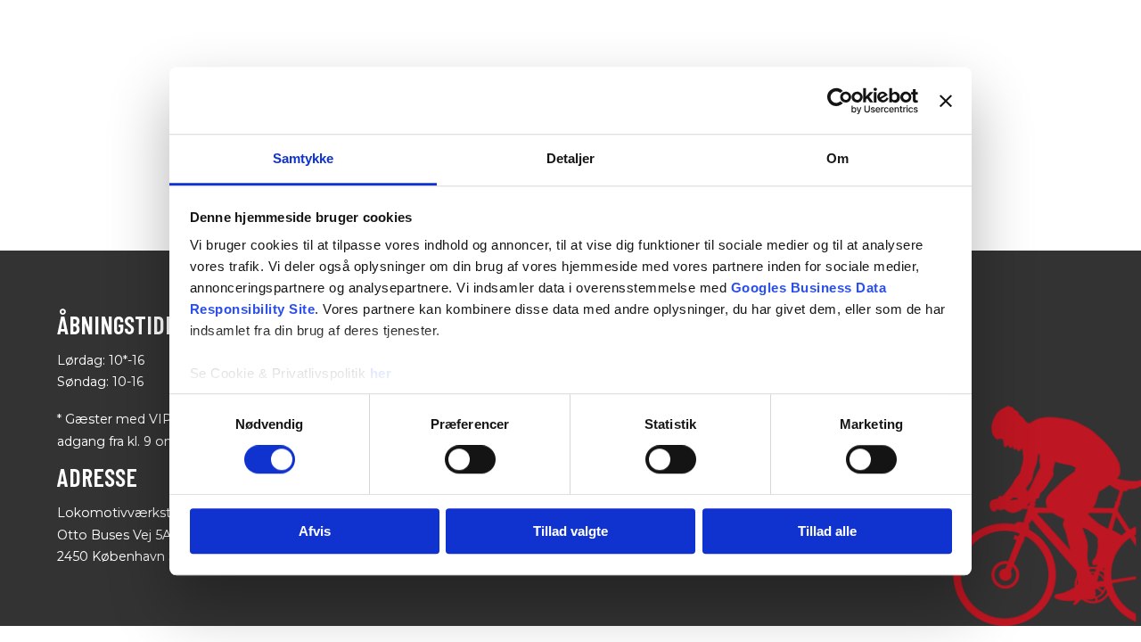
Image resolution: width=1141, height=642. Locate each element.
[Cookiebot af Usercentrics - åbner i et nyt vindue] (840, 100)
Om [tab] (837, 158)
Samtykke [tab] (303, 158)
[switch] (470, 460)
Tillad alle (827, 531)
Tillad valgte (570, 531)
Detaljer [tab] (570, 158)
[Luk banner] (946, 101)
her (381, 373)
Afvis (315, 531)
